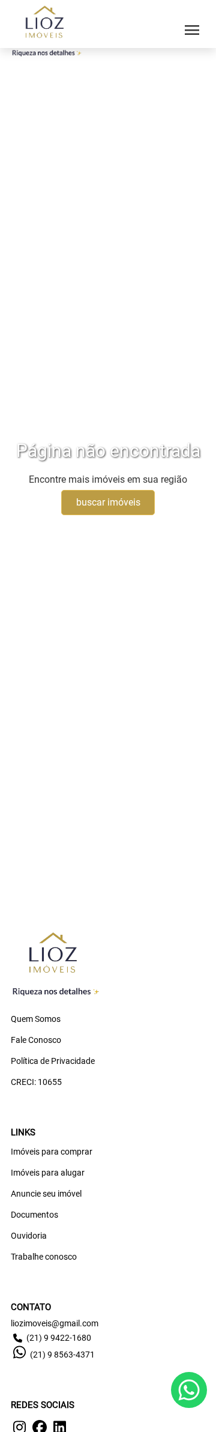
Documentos (34, 1214)
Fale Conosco (36, 1040)
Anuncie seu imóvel (46, 1193)
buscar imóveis (108, 502)
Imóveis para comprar (51, 1151)
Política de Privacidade (53, 1061)
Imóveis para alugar (48, 1172)
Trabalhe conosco (44, 1256)
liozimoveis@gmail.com (54, 1323)
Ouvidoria (29, 1235)
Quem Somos (36, 1019)
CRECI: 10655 (36, 1082)
